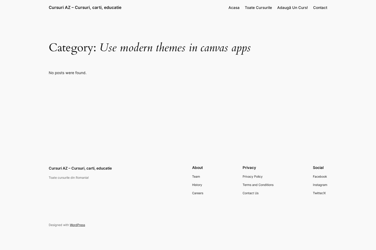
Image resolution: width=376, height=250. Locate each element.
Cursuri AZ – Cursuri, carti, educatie (85, 7)
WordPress (77, 225)
